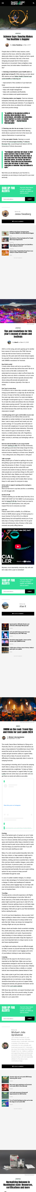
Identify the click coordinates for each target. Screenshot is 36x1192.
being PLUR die (12, 501)
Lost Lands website (16, 986)
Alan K (16, 342)
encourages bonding (15, 141)
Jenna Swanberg (17, 45)
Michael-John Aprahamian (16, 737)
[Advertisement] (18, 277)
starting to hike (12, 445)
